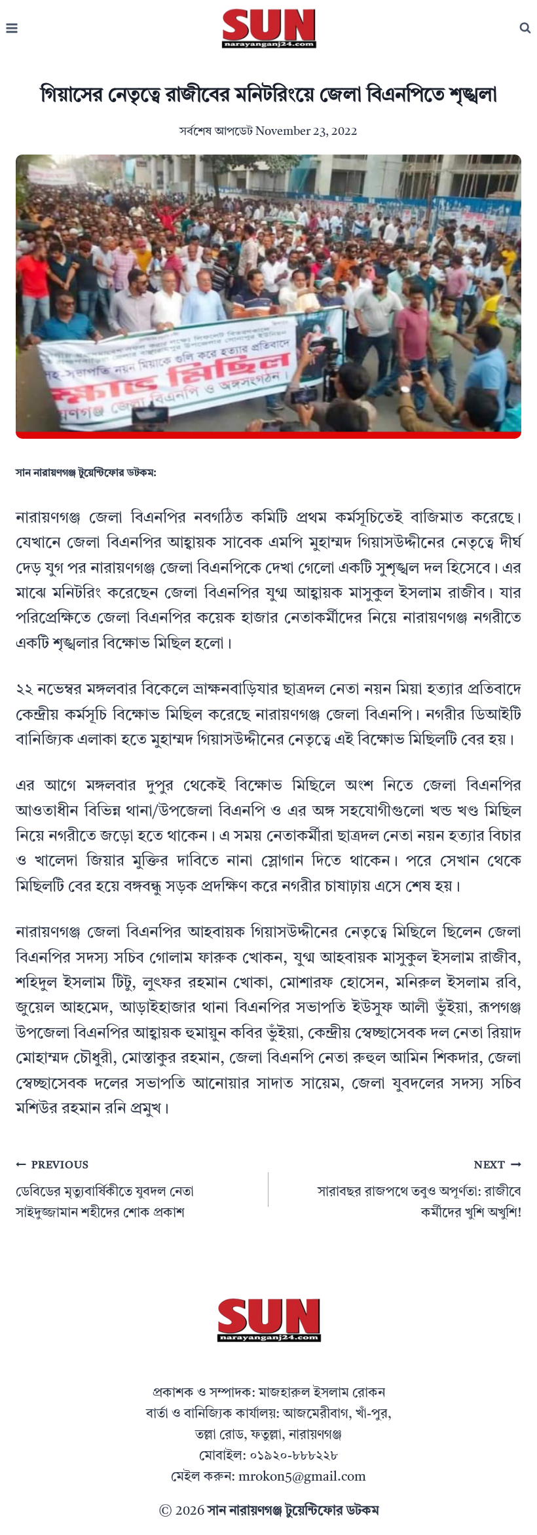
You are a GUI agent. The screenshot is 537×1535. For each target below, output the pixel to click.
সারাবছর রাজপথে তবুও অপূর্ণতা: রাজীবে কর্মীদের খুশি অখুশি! (419, 1190)
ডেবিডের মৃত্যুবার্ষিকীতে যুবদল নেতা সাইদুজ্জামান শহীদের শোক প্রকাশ (105, 1190)
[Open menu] (12, 28)
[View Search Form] (525, 28)
